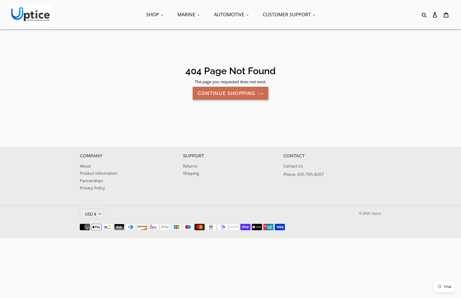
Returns (190, 166)
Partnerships (91, 180)
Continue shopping (226, 93)
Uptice (376, 213)
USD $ (90, 214)
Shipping (191, 173)
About (85, 166)
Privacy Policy (92, 187)
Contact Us (293, 166)
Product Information (98, 173)
